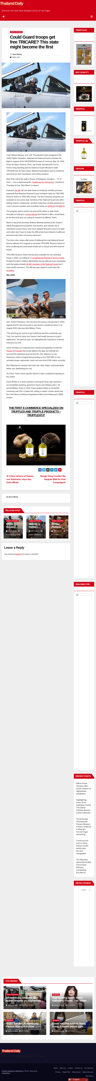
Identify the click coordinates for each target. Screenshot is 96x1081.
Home (56, 1068)
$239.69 (51, 206)
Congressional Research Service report (47, 258)
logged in (19, 554)
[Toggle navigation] (91, 16)
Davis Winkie (17, 54)
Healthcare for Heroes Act (43, 182)
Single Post (66, 1072)
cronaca (9, 1020)
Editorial (71, 1005)
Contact (70, 1068)
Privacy (58, 1072)
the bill (17, 190)
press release (31, 214)
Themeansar (6, 1073)
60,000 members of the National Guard (42, 264)
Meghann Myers (27, 1005)
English (76, 1079)
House (9, 351)
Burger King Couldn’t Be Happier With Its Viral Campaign (53, 479)
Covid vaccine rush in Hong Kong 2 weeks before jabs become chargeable (69, 1026)
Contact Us (79, 1068)
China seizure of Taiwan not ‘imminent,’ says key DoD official (19, 479)
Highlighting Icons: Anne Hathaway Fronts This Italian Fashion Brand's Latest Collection (69, 1002)
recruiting (10, 271)
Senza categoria (16, 32)
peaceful (56, 994)
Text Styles (89, 1076)
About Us (63, 1068)
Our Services (88, 1068)
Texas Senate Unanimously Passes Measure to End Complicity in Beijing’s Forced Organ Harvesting (83, 826)
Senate (19, 351)
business (56, 1020)
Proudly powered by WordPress (13, 1071)
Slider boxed (76, 1072)
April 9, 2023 (13, 1005)
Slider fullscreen (87, 1072)
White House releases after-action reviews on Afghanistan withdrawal (83, 788)
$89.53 (62, 206)
